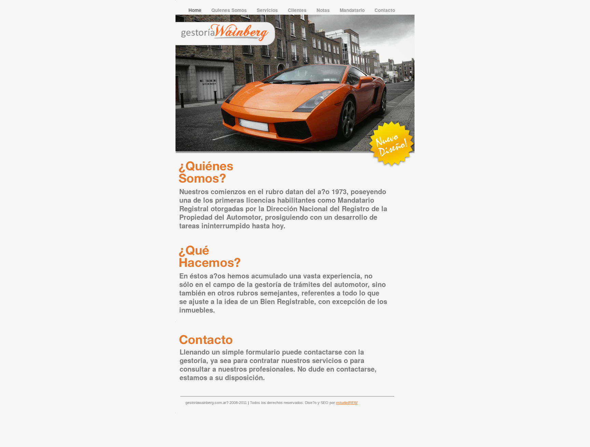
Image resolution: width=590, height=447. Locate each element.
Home (195, 10)
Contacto (385, 10)
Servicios (268, 10)
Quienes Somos (229, 10)
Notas (324, 10)
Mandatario (353, 10)
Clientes (298, 10)
